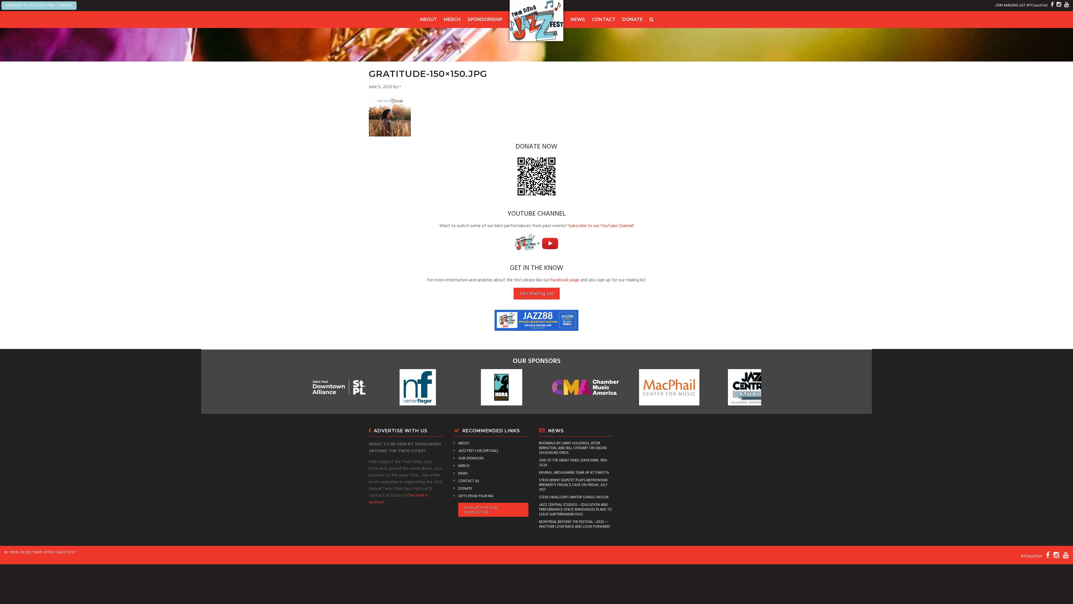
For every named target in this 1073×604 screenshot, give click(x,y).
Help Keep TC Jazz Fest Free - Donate (39, 5)
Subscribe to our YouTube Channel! (601, 226)
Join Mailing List (536, 293)
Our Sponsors (471, 458)
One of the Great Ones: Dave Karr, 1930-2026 (573, 462)
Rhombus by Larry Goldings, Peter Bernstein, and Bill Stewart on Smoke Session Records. (573, 448)
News (578, 19)
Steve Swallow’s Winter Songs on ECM (574, 497)
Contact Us (468, 481)
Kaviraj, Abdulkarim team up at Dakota (574, 473)
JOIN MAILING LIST (1010, 5)
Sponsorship (484, 19)
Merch (452, 19)
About (428, 19)
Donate (632, 19)
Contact (604, 19)
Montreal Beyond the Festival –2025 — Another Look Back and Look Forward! (574, 524)
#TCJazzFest (1037, 5)
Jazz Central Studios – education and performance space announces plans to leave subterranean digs (575, 509)
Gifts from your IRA (475, 496)
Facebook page (564, 280)
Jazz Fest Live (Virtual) (478, 451)
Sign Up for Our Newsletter (481, 509)
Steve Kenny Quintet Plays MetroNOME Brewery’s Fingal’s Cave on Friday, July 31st (573, 485)
